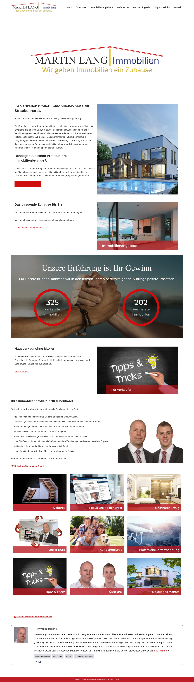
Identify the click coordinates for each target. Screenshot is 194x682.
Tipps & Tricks (161, 7)
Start (69, 7)
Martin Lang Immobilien (72, 605)
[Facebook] (35, 661)
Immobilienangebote (101, 7)
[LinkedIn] (39, 661)
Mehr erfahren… (22, 371)
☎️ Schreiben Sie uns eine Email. (27, 466)
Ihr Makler (100, 605)
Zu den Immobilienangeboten (28, 228)
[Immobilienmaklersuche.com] (34, 7)
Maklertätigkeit (141, 7)
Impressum (101, 679)
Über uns (81, 7)
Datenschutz (109, 679)
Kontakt (177, 7)
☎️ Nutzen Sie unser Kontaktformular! (33, 617)
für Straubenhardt (124, 605)
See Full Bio (160, 650)
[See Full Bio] (168, 651)
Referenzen (123, 7)
